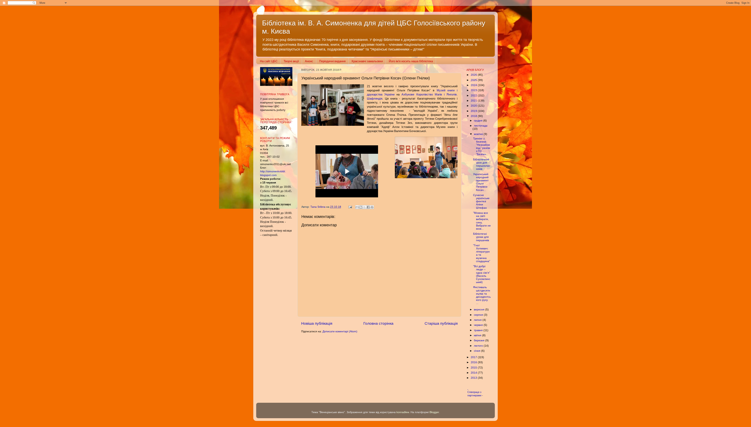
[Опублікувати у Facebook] (368, 207)
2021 (474, 100)
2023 (474, 90)
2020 (474, 105)
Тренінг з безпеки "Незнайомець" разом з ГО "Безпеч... (481, 146)
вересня (479, 309)
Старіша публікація (441, 323)
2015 (474, 367)
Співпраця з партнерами (474, 394)
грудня (478, 120)
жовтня (479, 134)
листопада (480, 125)
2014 (474, 372)
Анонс (309, 61)
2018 (474, 116)
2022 (474, 95)
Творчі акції (291, 61)
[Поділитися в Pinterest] (372, 207)
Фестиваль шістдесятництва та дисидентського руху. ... (482, 295)
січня (477, 350)
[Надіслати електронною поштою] (357, 207)
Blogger (434, 412)
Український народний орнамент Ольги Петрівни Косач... (481, 182)
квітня (478, 335)
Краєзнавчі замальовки (367, 61)
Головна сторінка (378, 323)
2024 (474, 85)
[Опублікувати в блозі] (361, 207)
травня (478, 330)
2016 (474, 362)
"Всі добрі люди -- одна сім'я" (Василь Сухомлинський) (481, 274)
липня (478, 319)
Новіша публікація (316, 323)
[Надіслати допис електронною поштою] (350, 206)
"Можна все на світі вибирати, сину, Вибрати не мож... (482, 220)
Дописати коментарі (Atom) (339, 331)
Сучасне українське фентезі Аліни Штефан (481, 201)
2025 (474, 80)
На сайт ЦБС (269, 61)
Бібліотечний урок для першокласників (481, 164)
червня (479, 325)
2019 (474, 111)
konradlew (402, 412)
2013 (474, 377)
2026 (474, 74)
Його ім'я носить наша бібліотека (411, 61)
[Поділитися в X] (365, 207)
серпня (479, 314)
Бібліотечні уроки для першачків (481, 237)
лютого (479, 345)
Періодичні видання (332, 61)
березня (479, 340)
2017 (474, 357)
